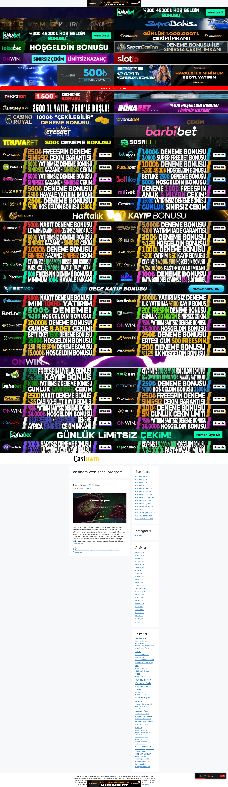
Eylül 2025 (139, 558)
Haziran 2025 (140, 561)
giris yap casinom (142, 759)
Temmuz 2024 (140, 588)
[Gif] (114, 215)
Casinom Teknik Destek (143, 494)
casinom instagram (139, 708)
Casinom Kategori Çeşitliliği (145, 513)
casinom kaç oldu (142, 714)
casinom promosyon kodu (142, 732)
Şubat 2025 (139, 567)
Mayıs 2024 (139, 595)
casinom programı (95, 550)
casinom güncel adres (144, 699)
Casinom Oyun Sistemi (143, 491)
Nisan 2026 (139, 555)
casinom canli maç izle (144, 664)
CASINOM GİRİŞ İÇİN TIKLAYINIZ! (114, 88)
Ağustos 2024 (140, 585)
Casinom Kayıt (141, 711)
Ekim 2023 (139, 616)
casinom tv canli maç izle (141, 741)
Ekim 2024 (139, 579)
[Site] (57, 154)
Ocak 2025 (139, 570)
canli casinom (140, 643)
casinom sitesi (139, 734)
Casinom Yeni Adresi (140, 749)
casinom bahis (149, 645)
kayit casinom (141, 764)
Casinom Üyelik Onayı (143, 500)
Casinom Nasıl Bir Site (143, 719)
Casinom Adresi (141, 482)
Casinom (77, 548)
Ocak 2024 (139, 607)
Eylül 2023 (139, 619)
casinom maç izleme (143, 716)
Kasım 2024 (139, 576)
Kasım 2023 (139, 613)
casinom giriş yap (139, 692)
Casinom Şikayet (141, 476)
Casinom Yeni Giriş (150, 749)
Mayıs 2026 (139, 552)
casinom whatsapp (140, 744)
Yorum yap (78, 552)
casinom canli (140, 657)
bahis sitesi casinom (141, 641)
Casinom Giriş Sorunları (143, 488)
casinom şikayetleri (140, 756)
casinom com (139, 676)
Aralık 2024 (139, 573)
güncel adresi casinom (144, 761)
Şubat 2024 (139, 604)
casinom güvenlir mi (142, 706)
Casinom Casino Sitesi (143, 672)
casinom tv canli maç (141, 739)
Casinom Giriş (140, 485)
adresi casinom (140, 639)
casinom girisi (143, 679)
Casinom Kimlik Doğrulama (145, 497)
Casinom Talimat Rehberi (144, 507)
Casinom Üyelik (140, 751)
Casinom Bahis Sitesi (143, 650)
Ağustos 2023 (140, 622)
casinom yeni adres (143, 746)
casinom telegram (141, 737)
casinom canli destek (144, 660)
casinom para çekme (142, 726)
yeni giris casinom (142, 767)
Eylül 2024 (139, 582)
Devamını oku (78, 543)
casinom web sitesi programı (110, 550)
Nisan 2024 (139, 598)
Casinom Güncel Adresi (82, 550)
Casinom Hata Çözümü (143, 504)
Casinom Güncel (141, 479)
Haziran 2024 (140, 592)
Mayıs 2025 (139, 564)
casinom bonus (142, 655)
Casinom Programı (86, 485)
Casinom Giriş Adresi (141, 688)
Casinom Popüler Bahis (143, 516)
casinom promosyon (141, 730)
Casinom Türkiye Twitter (144, 519)
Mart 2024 (139, 601)
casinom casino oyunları (142, 668)
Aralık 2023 (139, 610)
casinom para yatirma (144, 721)
